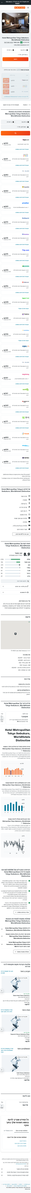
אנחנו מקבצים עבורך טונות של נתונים (17, 1172)
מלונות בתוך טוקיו (21, 1146)
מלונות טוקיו (9, 1186)
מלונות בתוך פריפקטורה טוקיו (20, 1186)
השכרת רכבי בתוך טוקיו (20, 1143)
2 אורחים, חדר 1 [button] (23, 54)
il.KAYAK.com (27, 1184)
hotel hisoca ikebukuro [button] (23, 1073)
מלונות (20, 1184)
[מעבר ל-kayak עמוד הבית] (19, 8)
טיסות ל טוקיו (23, 1141)
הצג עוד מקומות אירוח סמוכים (7, 972)
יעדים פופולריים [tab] (8, 1130)
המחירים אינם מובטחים (21, 1164)
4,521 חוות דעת (8, 42)
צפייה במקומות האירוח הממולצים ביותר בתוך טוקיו (7, 1050)
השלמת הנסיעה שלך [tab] (21, 1130)
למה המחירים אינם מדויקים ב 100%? (17, 1175)
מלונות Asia (14, 1184)
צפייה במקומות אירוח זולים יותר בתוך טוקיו (6, 1010)
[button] (2, 2)
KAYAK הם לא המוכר (22, 1169)
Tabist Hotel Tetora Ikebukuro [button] (21, 995)
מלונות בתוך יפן (6, 1184)
